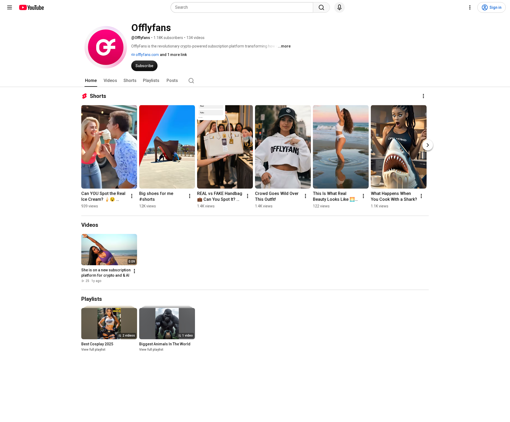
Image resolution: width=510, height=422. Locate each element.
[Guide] (9, 7)
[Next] (427, 145)
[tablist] (255, 80)
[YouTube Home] (31, 7)
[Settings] (470, 7)
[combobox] (243, 7)
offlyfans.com (147, 55)
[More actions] (423, 96)
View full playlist (93, 349)
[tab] (90, 80)
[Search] (321, 7)
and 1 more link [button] (173, 55)
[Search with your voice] (339, 7)
